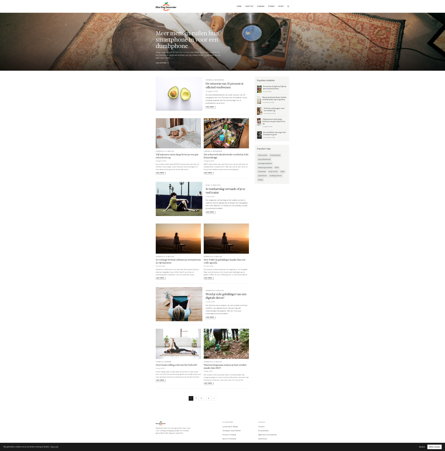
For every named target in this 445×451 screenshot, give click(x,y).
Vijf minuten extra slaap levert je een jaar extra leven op (177, 156)
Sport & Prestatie (229, 439)
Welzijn (260, 180)
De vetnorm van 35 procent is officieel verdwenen (224, 85)
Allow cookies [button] (434, 447)
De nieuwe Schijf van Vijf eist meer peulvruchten (274, 87)
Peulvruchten (262, 155)
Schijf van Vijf (273, 172)
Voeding (260, 6)
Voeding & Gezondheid (231, 431)
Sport (281, 6)
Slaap (282, 172)
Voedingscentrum (276, 176)
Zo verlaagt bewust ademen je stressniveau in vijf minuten (178, 261)
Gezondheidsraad (264, 159)
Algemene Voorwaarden (267, 435)
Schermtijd (262, 172)
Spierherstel (262, 176)
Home (239, 6)
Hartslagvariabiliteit (265, 163)
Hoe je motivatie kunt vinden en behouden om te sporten (274, 98)
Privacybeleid (263, 431)
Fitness (271, 6)
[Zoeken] (288, 6)
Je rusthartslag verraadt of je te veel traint (225, 190)
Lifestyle (249, 6)
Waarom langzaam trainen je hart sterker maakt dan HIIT (225, 366)
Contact (261, 427)
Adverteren (262, 439)
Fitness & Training (229, 435)
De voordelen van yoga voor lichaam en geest (274, 133)
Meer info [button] (54, 447)
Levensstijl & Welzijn (230, 427)
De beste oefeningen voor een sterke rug (274, 109)
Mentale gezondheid (265, 167)
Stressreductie (275, 155)
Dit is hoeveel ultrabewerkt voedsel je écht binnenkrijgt (226, 156)
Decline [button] (422, 447)
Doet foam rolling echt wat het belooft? (176, 364)
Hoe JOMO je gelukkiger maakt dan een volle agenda (224, 261)
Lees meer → (211, 107)
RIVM (276, 167)
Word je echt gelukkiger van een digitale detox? (226, 296)
